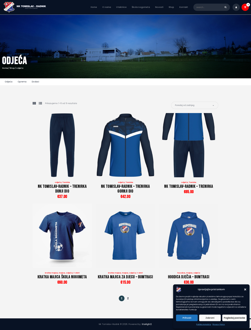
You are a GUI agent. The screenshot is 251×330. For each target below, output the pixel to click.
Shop (12, 68)
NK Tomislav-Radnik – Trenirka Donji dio (62, 189)
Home (5, 68)
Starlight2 (147, 324)
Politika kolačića (203, 324)
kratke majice (51, 272)
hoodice (181, 272)
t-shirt (76, 272)
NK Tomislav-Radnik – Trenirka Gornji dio (125, 189)
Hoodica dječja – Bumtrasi (189, 277)
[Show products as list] (40, 103)
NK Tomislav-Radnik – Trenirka (188, 186)
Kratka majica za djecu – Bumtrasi (125, 277)
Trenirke (66, 182)
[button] (245, 289)
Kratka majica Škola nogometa (62, 277)
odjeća (58, 182)
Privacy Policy (219, 324)
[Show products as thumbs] (34, 103)
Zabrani (210, 317)
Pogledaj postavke (234, 317)
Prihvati (187, 317)
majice (62, 272)
